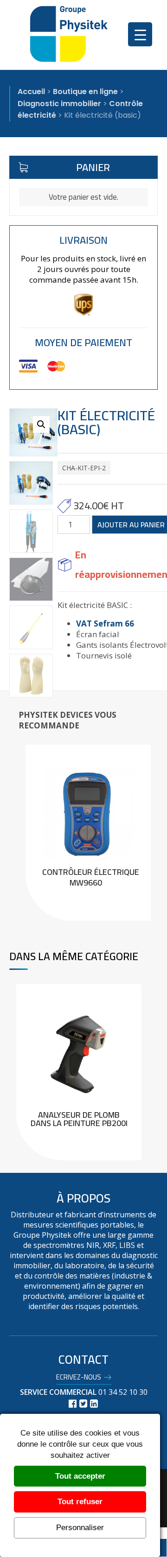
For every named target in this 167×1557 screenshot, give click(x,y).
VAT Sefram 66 (105, 623)
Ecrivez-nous (78, 1378)
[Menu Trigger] (140, 34)
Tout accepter (80, 1476)
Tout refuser (80, 1501)
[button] (41, 424)
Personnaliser (80, 1527)
